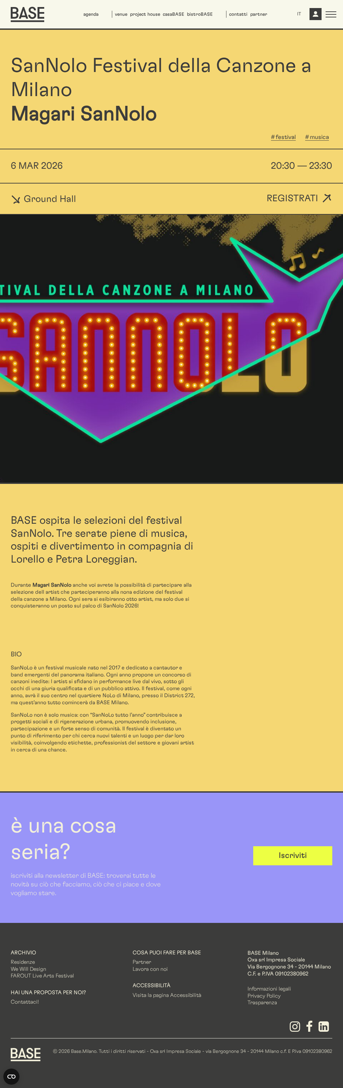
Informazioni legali (269, 989)
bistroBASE (200, 14)
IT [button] (299, 14)
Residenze (23, 962)
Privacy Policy (264, 996)
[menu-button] (331, 14)
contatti (238, 14)
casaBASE (173, 14)
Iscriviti (293, 856)
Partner (142, 962)
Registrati (292, 198)
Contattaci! (25, 1002)
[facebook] (310, 1029)
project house (145, 14)
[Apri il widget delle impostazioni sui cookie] (11, 1077)
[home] (27, 14)
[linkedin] (325, 1029)
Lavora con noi (150, 969)
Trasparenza (262, 1002)
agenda (90, 14)
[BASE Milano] (26, 1054)
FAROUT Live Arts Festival (42, 975)
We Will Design (28, 969)
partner (258, 14)
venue (121, 14)
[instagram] (296, 1029)
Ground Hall (48, 199)
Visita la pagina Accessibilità (167, 995)
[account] (315, 16)
